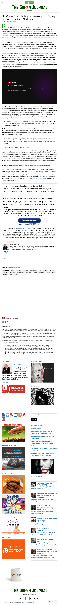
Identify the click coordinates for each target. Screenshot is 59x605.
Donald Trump (5, 272)
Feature (9, 267)
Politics (18, 267)
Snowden (53, 272)
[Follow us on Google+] (11, 415)
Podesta (48, 272)
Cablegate (26, 270)
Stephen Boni (17, 364)
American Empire (6, 270)
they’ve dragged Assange (8, 61)
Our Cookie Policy (31, 602)
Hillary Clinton (28, 272)
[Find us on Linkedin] (16, 415)
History (13, 267)
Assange (12, 270)
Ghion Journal (12, 272)
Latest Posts (10, 241)
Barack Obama (19, 270)
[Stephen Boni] (6, 249)
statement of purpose (26, 228)
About (3, 241)
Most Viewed (33, 428)
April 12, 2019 (26, 147)
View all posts (5, 383)
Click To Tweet (50, 194)
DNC (40, 270)
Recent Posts (38, 428)
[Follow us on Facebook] (3, 415)
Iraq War (35, 272)
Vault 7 (11, 274)
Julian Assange (41, 272)
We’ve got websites (41, 178)
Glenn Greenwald (20, 272)
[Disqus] (29, 295)
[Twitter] (6, 253)
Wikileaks (16, 274)
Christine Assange (33, 270)
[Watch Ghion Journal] (24, 415)
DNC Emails (45, 270)
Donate (31, 3)
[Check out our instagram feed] (3, 419)
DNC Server (52, 270)
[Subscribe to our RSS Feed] (20, 415)
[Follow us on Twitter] (7, 415)
